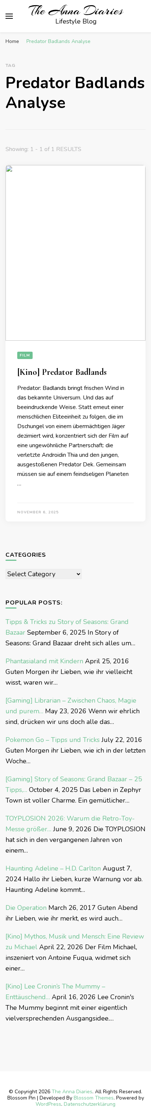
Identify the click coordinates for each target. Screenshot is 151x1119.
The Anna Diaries (76, 10)
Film (25, 355)
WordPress (48, 1104)
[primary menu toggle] (9, 16)
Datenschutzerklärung (89, 1104)
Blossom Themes (94, 1097)
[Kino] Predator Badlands (62, 372)
